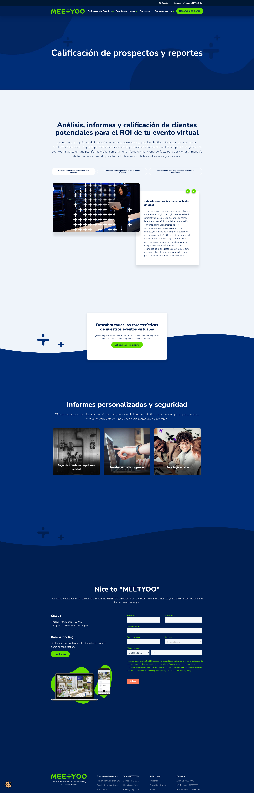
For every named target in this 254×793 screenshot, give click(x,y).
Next (194, 191)
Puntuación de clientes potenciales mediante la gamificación (175, 171)
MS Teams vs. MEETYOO (187, 785)
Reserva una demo (189, 11)
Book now (60, 654)
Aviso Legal (155, 776)
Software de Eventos (100, 11)
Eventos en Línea (125, 11)
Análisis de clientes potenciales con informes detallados (122, 171)
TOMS (152, 789)
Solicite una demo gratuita (127, 344)
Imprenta (154, 780)
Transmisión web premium (108, 780)
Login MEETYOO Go (194, 3)
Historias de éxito (130, 785)
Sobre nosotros (163, 11)
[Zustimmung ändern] (8, 784)
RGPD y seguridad (131, 789)
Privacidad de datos (158, 785)
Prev (188, 191)
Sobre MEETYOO (131, 776)
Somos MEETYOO (131, 780)
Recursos (145, 11)
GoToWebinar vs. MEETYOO (188, 789)
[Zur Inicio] (68, 11)
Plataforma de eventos (107, 776)
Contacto (177, 3)
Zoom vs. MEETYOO (185, 780)
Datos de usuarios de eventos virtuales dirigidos (73, 171)
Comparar (180, 776)
